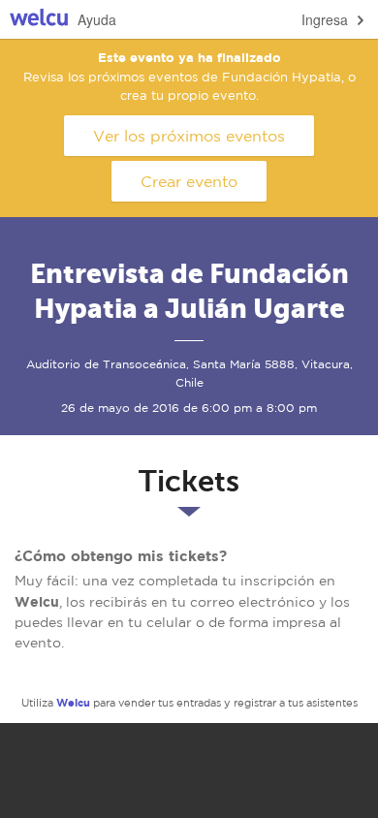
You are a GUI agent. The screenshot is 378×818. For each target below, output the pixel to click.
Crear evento (189, 181)
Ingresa (324, 19)
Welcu (39, 20)
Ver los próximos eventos (189, 135)
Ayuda (97, 19)
